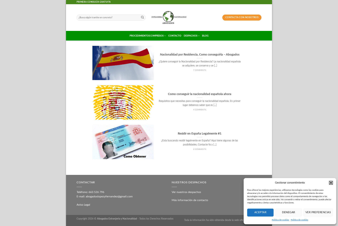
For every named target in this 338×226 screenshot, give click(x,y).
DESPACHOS (190, 36)
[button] (331, 183)
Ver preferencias (318, 212)
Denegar (288, 212)
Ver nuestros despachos (186, 192)
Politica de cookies (280, 220)
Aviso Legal (83, 204)
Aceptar (260, 212)
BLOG (205, 36)
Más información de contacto (190, 200)
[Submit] (142, 18)
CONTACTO (174, 36)
